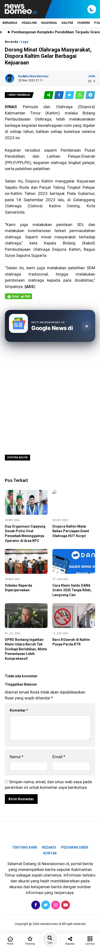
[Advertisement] (50, 398)
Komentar (19, 710)
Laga (24, 41)
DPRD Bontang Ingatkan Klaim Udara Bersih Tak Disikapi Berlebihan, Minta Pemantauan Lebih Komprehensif (26, 649)
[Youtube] (65, 905)
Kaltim (52, 113)
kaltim (67, 23)
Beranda (9, 23)
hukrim (83, 23)
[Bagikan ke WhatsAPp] (80, 95)
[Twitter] (45, 905)
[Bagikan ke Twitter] (70, 95)
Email (58, 756)
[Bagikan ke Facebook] (59, 95)
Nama (16, 756)
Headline (29, 23)
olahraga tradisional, (27, 274)
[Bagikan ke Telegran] (90, 95)
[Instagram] (55, 905)
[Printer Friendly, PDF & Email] (18, 298)
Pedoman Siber (74, 847)
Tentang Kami (24, 847)
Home (10, 943)
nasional (49, 23)
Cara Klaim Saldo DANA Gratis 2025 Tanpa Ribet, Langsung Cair (72, 590)
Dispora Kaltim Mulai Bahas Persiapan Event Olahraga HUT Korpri (70, 531)
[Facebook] (35, 905)
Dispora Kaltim (17, 457)
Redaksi (49, 847)
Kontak (50, 853)
